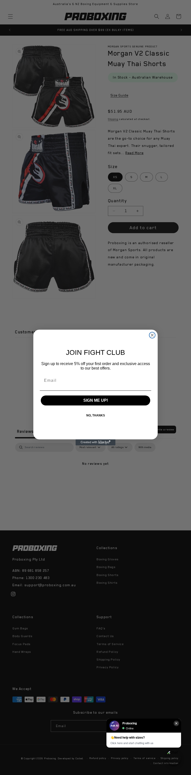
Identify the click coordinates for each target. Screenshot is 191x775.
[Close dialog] (152, 335)
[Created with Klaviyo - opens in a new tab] (95, 442)
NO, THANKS (95, 415)
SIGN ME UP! (95, 400)
